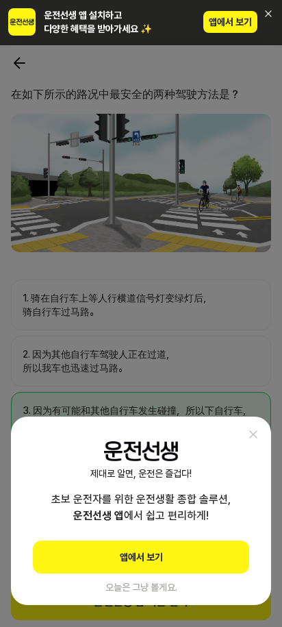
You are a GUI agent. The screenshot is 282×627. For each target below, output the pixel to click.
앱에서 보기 (230, 21)
